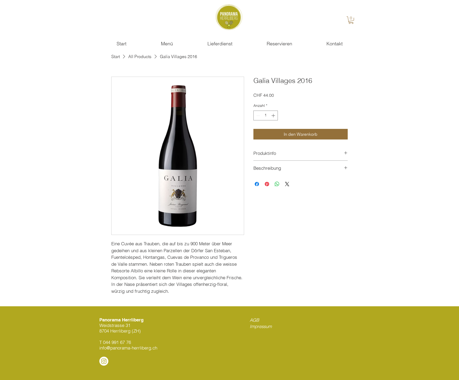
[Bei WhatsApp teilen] (277, 184)
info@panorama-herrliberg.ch (128, 348)
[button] (351, 20)
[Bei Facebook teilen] (257, 184)
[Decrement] (257, 115)
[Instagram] (103, 361)
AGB (254, 320)
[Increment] (273, 115)
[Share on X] (287, 184)
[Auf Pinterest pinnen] (267, 184)
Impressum (261, 326)
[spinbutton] (265, 115)
